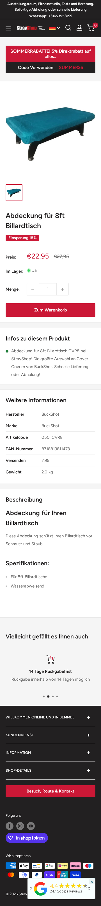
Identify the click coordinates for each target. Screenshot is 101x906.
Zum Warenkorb (50, 310)
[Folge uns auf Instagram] (20, 826)
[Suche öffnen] (68, 28)
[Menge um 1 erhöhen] (62, 289)
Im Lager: (14, 271)
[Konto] (79, 28)
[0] (90, 28)
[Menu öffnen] (8, 28)
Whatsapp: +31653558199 (50, 16)
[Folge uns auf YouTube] (31, 826)
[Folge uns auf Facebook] (9, 826)
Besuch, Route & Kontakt (50, 791)
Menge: (13, 289)
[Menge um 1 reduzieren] (33, 289)
